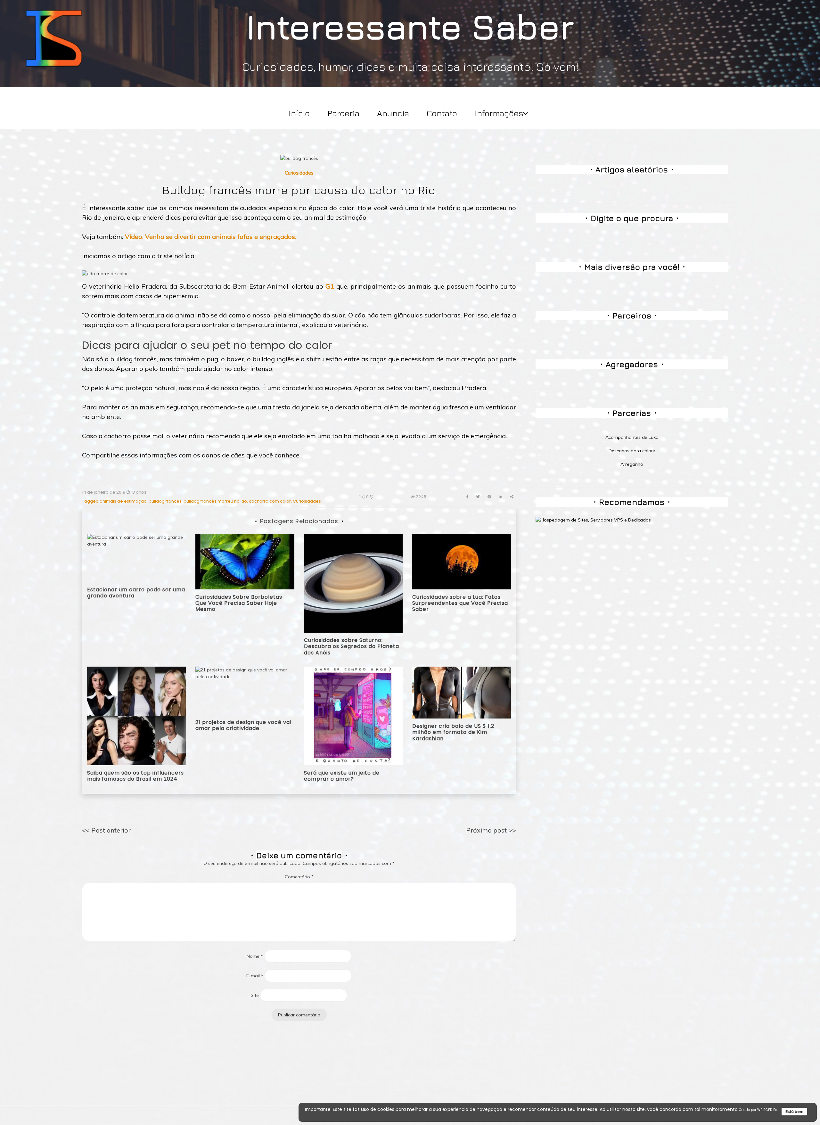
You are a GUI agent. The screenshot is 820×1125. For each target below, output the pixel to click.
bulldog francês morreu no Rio (215, 501)
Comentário (299, 877)
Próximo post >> (491, 830)
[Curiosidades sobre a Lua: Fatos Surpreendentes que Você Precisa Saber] (461, 561)
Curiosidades (299, 173)
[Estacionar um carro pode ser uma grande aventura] (136, 557)
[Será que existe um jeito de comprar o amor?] (353, 716)
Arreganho (631, 464)
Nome (255, 956)
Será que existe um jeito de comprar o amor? (342, 776)
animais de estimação (123, 501)
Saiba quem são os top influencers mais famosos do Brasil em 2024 (135, 776)
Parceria (343, 113)
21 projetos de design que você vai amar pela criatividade (243, 725)
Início (299, 113)
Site (255, 995)
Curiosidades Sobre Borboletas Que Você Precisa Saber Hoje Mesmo (238, 603)
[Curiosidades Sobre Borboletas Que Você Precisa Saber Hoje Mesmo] (244, 561)
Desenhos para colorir (632, 451)
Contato (442, 113)
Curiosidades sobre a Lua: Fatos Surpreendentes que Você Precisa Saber (460, 603)
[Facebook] (467, 497)
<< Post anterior (106, 830)
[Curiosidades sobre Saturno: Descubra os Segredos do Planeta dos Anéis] (353, 583)
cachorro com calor (270, 501)
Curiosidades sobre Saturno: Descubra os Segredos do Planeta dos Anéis (351, 646)
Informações (499, 113)
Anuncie (393, 113)
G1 (329, 286)
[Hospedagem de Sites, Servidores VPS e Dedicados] (593, 519)
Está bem (794, 1111)
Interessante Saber (410, 26)
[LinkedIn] (500, 497)
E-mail (254, 976)
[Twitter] (478, 497)
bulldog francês (165, 501)
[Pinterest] (489, 497)
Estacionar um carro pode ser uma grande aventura (136, 592)
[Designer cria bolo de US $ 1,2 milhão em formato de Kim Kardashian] (461, 692)
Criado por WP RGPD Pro (758, 1109)
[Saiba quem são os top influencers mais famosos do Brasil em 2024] (136, 716)
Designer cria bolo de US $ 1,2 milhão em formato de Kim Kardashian (453, 732)
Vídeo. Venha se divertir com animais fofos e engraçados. (210, 237)
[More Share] (511, 497)
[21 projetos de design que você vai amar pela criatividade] (244, 690)
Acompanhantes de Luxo (632, 437)
